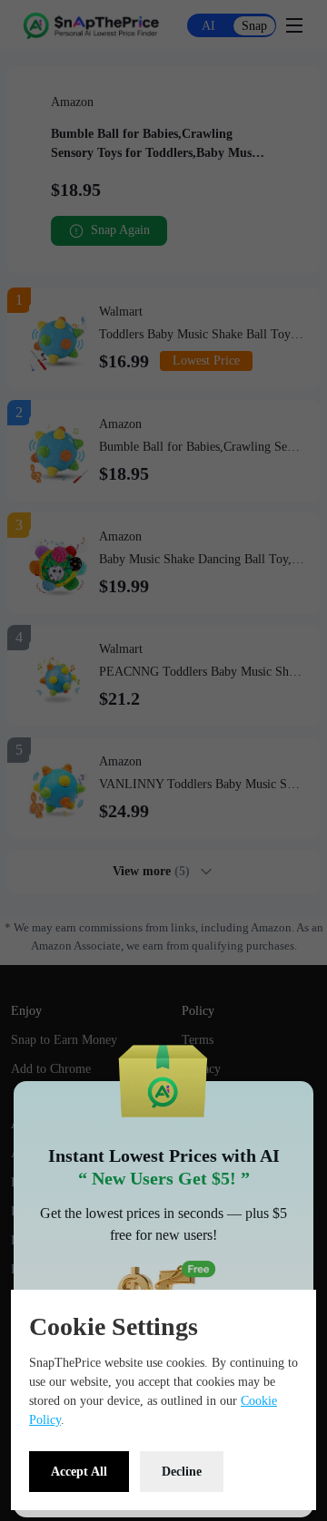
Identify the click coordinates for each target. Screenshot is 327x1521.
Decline (182, 1471)
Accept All (79, 1471)
